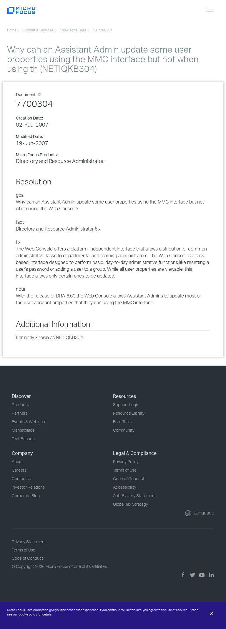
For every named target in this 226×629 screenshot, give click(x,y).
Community (123, 430)
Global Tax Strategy (130, 504)
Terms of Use (125, 469)
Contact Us (22, 478)
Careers (19, 469)
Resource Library (128, 413)
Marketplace (23, 430)
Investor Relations (28, 487)
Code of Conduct (128, 478)
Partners (20, 413)
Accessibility (124, 487)
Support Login (126, 404)
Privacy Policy (126, 461)
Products (20, 404)
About (17, 461)
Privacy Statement (29, 541)
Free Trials (122, 421)
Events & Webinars (29, 421)
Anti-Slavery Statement (134, 495)
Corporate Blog (26, 495)
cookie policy (28, 614)
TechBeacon (23, 438)
